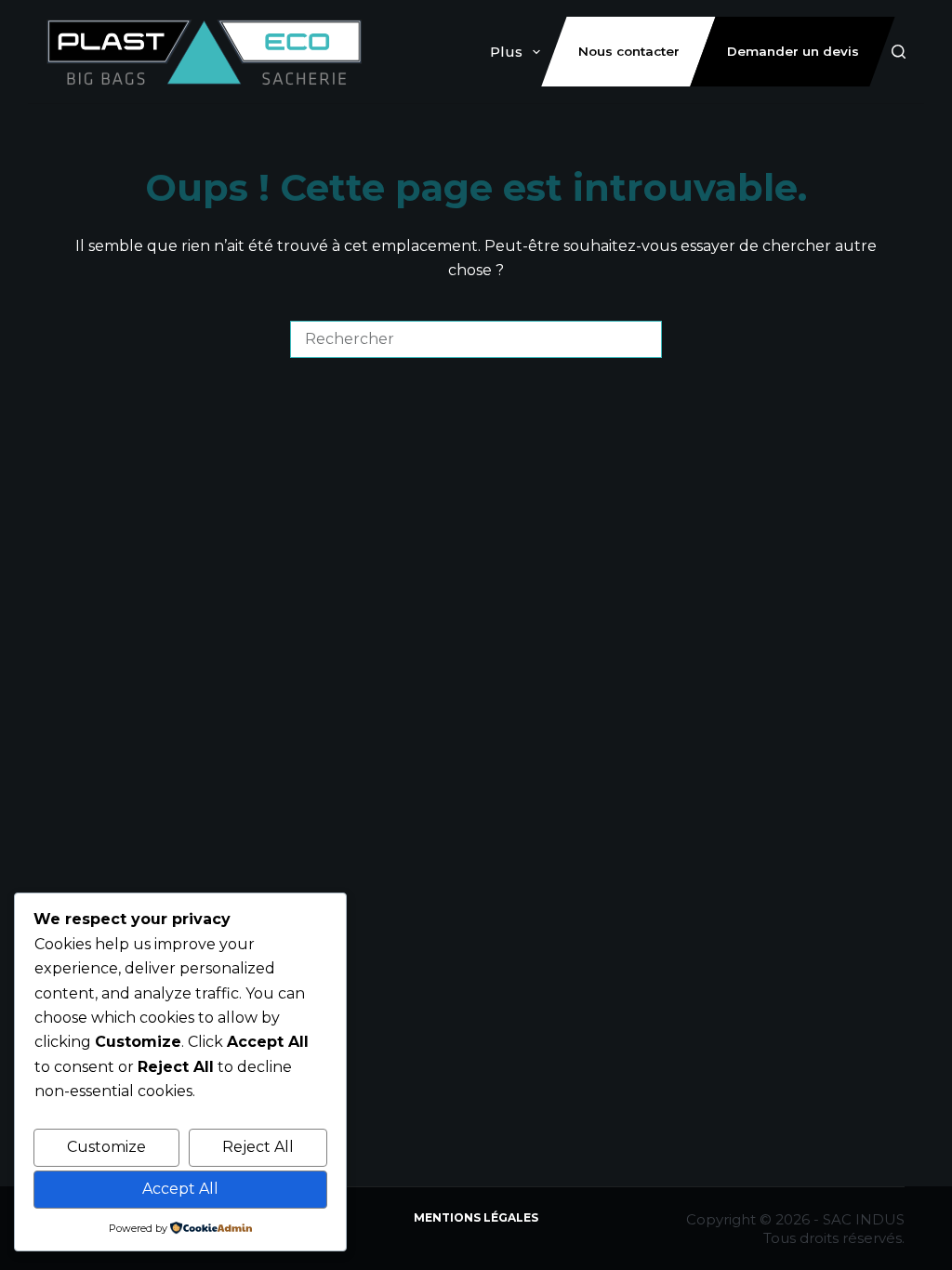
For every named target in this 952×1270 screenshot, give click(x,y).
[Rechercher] (899, 52)
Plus (506, 51)
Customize (106, 1147)
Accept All (180, 1188)
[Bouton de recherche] (643, 339)
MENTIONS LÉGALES (476, 1217)
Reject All (258, 1147)
